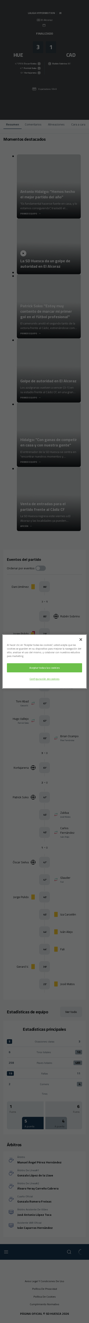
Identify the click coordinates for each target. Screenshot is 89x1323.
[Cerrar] (81, 639)
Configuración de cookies (45, 679)
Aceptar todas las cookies (44, 667)
